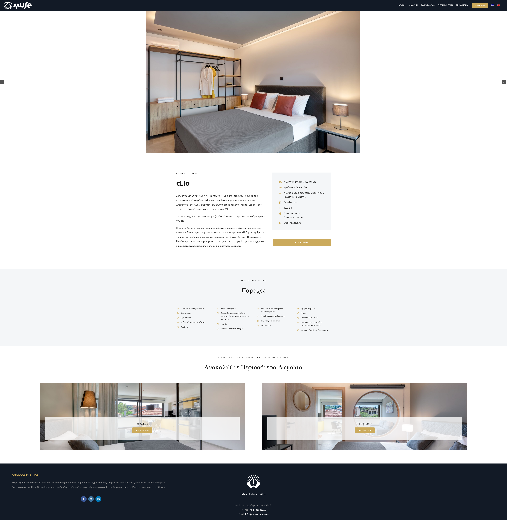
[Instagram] (91, 499)
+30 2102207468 (257, 510)
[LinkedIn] (98, 499)
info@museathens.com (257, 514)
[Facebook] (84, 499)
